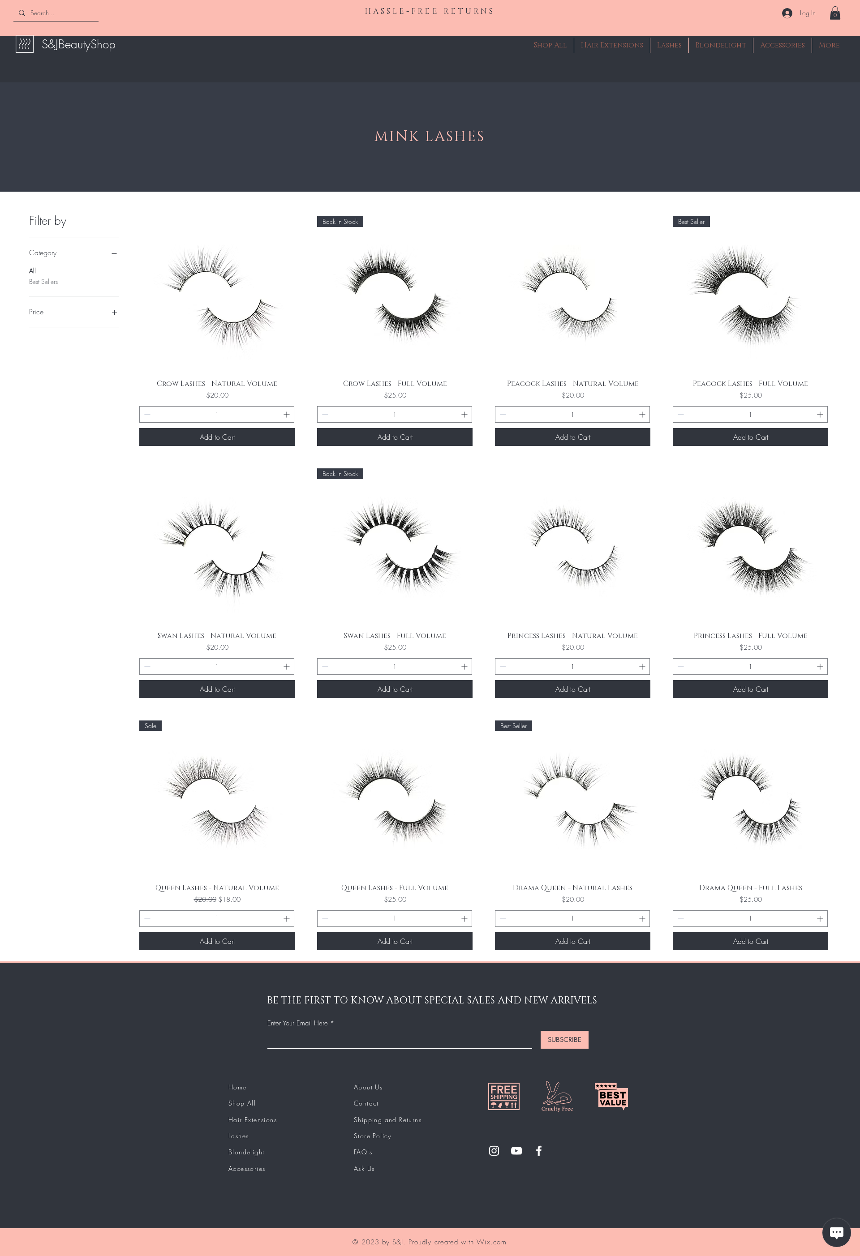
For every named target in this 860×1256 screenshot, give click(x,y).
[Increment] (287, 414)
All (32, 270)
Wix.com (491, 1242)
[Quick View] (217, 294)
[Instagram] (494, 1150)
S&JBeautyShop (79, 44)
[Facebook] (539, 1150)
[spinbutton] (217, 414)
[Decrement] (146, 414)
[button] (835, 13)
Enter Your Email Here (297, 1023)
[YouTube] (516, 1150)
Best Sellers (43, 281)
